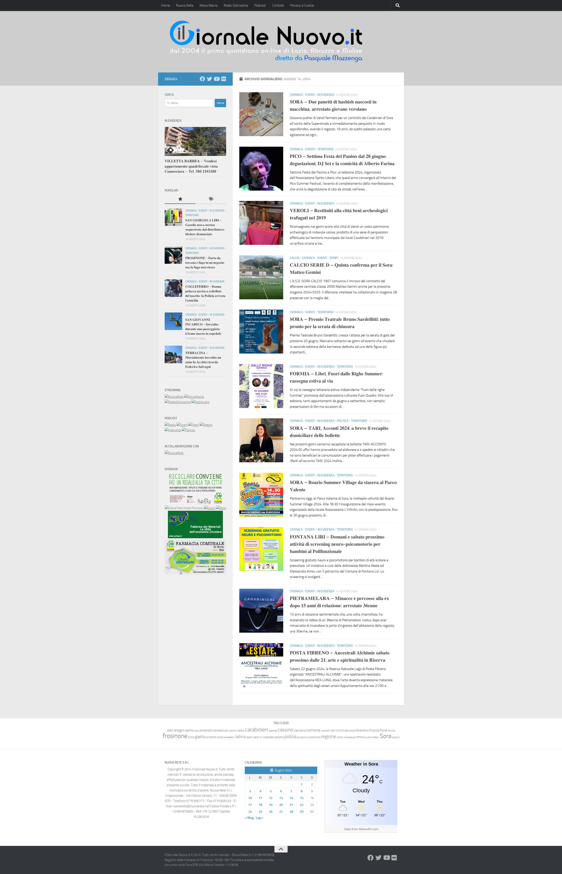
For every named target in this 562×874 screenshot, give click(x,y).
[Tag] (210, 199)
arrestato (206, 730)
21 (291, 805)
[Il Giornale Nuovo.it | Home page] (266, 42)
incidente (211, 737)
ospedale (268, 737)
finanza (374, 730)
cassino (285, 730)
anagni (179, 730)
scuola (367, 737)
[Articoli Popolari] (180, 199)
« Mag (249, 818)
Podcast (260, 5)
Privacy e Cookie (302, 5)
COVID (340, 730)
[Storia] (173, 430)
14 (291, 798)
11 (260, 798)
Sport (334, 258)
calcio (240, 730)
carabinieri (256, 729)
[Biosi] (221, 508)
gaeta (200, 736)
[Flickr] (223, 78)
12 (270, 798)
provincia (315, 737)
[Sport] (182, 425)
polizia (290, 736)
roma (359, 737)
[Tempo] (188, 430)
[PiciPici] (195, 503)
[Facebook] (202, 78)
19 (270, 805)
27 (281, 812)
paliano (279, 737)
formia (391, 730)
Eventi (310, 95)
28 (291, 812)
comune (313, 730)
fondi (383, 730)
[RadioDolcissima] (178, 402)
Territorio (325, 149)
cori (333, 730)
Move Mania (209, 5)
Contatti (278, 5)
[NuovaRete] (174, 397)
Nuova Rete (184, 5)
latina (241, 736)
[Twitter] (209, 78)
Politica (342, 421)
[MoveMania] (194, 397)
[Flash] (193, 425)
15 (301, 798)
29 (301, 812)
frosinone (175, 736)
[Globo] (209, 508)
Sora (385, 736)
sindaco (375, 737)
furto (191, 737)
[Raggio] (206, 425)
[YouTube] (216, 78)
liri (260, 737)
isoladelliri (229, 737)
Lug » (259, 818)
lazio (256, 737)
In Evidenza (325, 95)
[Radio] (170, 425)
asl (226, 730)
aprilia (189, 730)
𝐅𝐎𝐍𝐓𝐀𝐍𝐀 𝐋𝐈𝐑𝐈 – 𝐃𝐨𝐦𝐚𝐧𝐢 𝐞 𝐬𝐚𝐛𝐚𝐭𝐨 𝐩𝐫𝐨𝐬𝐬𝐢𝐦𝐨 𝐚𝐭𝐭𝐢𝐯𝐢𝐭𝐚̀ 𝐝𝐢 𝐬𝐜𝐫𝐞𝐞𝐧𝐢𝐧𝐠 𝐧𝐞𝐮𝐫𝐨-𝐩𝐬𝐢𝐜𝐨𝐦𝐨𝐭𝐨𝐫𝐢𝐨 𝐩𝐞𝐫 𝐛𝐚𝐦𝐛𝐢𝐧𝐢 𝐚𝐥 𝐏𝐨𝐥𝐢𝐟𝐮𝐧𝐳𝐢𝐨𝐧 (337, 544)
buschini (232, 730)
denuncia (349, 730)
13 (281, 798)
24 (250, 812)
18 (260, 805)
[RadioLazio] (200, 402)
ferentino (362, 730)
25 (260, 812)
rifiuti (340, 737)
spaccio (396, 737)
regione (328, 736)
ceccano (300, 730)
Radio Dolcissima (236, 5)
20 (281, 805)
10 (250, 798)
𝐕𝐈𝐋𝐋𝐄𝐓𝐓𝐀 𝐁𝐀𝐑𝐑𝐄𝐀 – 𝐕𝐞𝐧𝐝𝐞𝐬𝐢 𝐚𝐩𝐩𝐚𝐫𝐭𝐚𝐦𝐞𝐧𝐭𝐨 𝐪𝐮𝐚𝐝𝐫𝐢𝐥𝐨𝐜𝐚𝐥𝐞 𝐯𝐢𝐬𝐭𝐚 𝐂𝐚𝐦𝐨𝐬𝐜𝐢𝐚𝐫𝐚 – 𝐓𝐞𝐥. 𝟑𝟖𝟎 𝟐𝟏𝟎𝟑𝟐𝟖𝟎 (191, 166)
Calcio (294, 258)
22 (301, 805)
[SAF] (195, 537)
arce (196, 730)
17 (250, 805)
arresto (218, 730)
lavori (249, 737)
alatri (170, 730)
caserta (273, 730)
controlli (325, 730)
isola (220, 737)
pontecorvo (303, 737)
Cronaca (296, 95)
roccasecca (349, 737)
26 (270, 812)
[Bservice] (195, 573)
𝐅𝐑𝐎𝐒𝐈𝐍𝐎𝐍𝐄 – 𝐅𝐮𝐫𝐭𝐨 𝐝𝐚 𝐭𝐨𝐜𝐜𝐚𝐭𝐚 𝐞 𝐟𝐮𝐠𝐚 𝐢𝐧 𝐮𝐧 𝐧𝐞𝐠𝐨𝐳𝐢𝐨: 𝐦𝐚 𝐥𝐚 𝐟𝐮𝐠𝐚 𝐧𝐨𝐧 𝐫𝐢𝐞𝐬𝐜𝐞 (205, 262)
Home (165, 5)
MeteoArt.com (368, 829)
